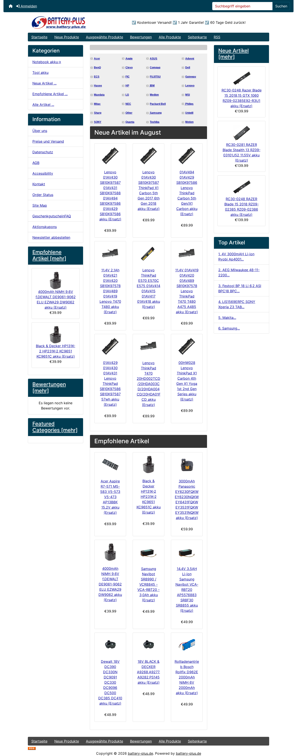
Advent (189, 58)
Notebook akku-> (46, 62)
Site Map (39, 205)
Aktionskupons (44, 227)
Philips (189, 103)
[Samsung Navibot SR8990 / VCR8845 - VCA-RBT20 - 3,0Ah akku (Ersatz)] (148, 552)
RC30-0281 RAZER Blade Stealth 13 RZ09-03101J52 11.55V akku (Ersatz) (241, 152)
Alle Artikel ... (43, 104)
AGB (35, 163)
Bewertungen (141, 37)
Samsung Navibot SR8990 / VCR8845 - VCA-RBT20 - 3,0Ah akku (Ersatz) (148, 584)
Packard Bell (158, 103)
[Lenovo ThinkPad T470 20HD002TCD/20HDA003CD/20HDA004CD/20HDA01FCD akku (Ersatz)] (148, 346)
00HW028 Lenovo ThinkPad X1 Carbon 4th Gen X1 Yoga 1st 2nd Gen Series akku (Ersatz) (186, 380)
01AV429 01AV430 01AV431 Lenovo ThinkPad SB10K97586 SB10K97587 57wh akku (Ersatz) (110, 383)
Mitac (97, 103)
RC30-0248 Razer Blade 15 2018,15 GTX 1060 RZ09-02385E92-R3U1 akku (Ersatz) (242, 98)
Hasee (98, 85)
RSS (217, 37)
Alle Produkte (170, 37)
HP (127, 85)
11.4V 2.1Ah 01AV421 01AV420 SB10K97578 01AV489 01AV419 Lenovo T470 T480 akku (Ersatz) (110, 291)
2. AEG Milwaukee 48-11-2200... (239, 272)
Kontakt (38, 184)
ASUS (153, 58)
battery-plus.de (140, 753)
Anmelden (28, 6)
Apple (129, 58)
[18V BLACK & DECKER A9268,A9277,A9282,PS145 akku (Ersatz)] (148, 645)
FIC (127, 76)
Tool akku (40, 72)
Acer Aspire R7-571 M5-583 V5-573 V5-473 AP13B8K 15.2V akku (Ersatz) (110, 497)
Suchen (281, 6)
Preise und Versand (48, 141)
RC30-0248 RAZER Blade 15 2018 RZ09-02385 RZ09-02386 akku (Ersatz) (241, 207)
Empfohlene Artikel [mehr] (49, 255)
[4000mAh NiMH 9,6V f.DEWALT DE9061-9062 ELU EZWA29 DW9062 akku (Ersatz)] (110, 552)
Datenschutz (42, 152)
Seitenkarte (197, 37)
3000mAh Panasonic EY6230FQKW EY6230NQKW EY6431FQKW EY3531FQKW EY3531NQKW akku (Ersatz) (187, 499)
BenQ (97, 67)
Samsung (155, 112)
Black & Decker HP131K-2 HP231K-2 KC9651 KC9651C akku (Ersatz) (55, 351)
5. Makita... (227, 317)
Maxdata (99, 94)
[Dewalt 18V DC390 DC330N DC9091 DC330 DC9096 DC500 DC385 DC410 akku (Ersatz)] (110, 645)
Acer (97, 58)
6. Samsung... (229, 328)
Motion (189, 121)
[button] (289, 734)
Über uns (39, 131)
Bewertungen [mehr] (49, 387)
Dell (187, 67)
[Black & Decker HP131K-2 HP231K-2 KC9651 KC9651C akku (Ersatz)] (148, 464)
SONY (97, 121)
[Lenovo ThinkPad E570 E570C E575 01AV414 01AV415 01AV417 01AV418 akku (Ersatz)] (148, 253)
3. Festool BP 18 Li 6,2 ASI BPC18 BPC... (239, 288)
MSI (187, 94)
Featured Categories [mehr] (55, 427)
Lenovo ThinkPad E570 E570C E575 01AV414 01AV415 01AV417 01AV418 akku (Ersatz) (148, 288)
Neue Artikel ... (44, 83)
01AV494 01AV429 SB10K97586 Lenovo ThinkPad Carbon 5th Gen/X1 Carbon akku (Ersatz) (186, 193)
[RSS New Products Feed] (32, 748)
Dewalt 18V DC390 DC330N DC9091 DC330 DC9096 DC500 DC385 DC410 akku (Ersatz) (110, 682)
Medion (154, 94)
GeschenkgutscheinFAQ (51, 216)
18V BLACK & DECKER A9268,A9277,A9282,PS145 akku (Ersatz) (148, 672)
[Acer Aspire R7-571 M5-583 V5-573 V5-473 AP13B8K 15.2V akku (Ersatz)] (110, 464)
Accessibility (42, 173)
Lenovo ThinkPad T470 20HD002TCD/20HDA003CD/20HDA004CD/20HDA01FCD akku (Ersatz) (148, 384)
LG (127, 94)
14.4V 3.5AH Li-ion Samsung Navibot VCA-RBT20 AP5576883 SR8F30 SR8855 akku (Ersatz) (186, 590)
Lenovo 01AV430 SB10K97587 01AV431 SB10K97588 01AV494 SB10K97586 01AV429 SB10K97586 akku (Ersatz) (110, 195)
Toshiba (154, 121)
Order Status (42, 195)
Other (128, 112)
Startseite (39, 37)
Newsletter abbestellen (51, 237)
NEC (128, 103)
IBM (152, 85)
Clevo (129, 67)
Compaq (155, 67)
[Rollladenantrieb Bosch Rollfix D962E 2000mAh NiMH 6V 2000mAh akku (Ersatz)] (187, 645)
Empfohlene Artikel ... (50, 94)
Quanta (129, 121)
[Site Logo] (68, 22)
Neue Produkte (66, 37)
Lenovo (189, 85)
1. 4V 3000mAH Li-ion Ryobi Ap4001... (236, 256)
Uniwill (189, 112)
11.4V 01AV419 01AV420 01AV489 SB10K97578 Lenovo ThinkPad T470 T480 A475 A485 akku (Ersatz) (187, 291)
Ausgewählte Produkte (104, 37)
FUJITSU (155, 76)
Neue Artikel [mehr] (233, 53)
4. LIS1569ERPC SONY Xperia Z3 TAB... (236, 304)
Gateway (190, 76)
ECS (96, 76)
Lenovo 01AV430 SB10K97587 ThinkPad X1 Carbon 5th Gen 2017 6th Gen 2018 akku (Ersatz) (149, 190)
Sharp (97, 112)
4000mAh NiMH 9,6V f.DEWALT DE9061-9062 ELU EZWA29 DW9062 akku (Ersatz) (56, 299)
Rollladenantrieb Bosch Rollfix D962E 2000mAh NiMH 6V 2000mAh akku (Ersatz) (187, 677)
